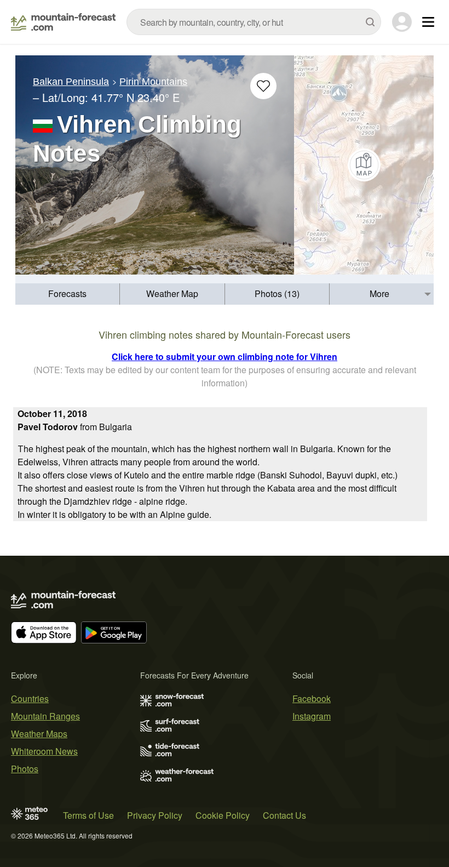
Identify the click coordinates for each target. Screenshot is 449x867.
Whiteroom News (44, 751)
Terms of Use (88, 815)
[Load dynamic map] (364, 165)
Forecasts (67, 293)
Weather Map (172, 293)
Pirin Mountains (153, 81)
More (379, 293)
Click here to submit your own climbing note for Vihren (224, 356)
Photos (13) (277, 293)
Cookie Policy (222, 815)
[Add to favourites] (263, 86)
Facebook (311, 698)
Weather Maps (39, 733)
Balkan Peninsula (71, 81)
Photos (24, 768)
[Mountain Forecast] (63, 22)
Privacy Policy (154, 815)
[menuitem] (67, 294)
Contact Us (284, 815)
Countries (30, 698)
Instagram (311, 716)
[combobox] (253, 22)
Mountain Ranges (45, 716)
